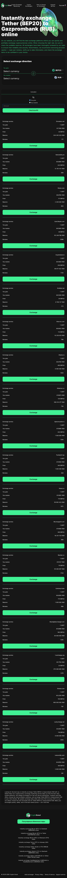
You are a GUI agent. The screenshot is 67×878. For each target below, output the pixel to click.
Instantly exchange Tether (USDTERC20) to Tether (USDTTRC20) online (33, 856)
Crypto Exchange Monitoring (17, 5)
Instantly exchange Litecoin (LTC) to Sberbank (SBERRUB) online (33, 852)
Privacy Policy (39, 874)
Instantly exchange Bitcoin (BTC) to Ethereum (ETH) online (33, 838)
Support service (53, 5)
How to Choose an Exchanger (41, 5)
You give (33, 100)
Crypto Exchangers (28, 5)
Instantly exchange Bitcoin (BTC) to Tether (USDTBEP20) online (33, 834)
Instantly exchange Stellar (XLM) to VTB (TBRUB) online (33, 847)
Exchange (33, 146)
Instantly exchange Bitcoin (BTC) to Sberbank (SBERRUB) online (33, 829)
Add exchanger (29, 874)
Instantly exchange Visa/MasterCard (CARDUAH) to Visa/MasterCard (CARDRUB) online (33, 861)
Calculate (33, 110)
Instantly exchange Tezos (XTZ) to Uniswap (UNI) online (33, 843)
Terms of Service (50, 874)
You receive (34, 102)
